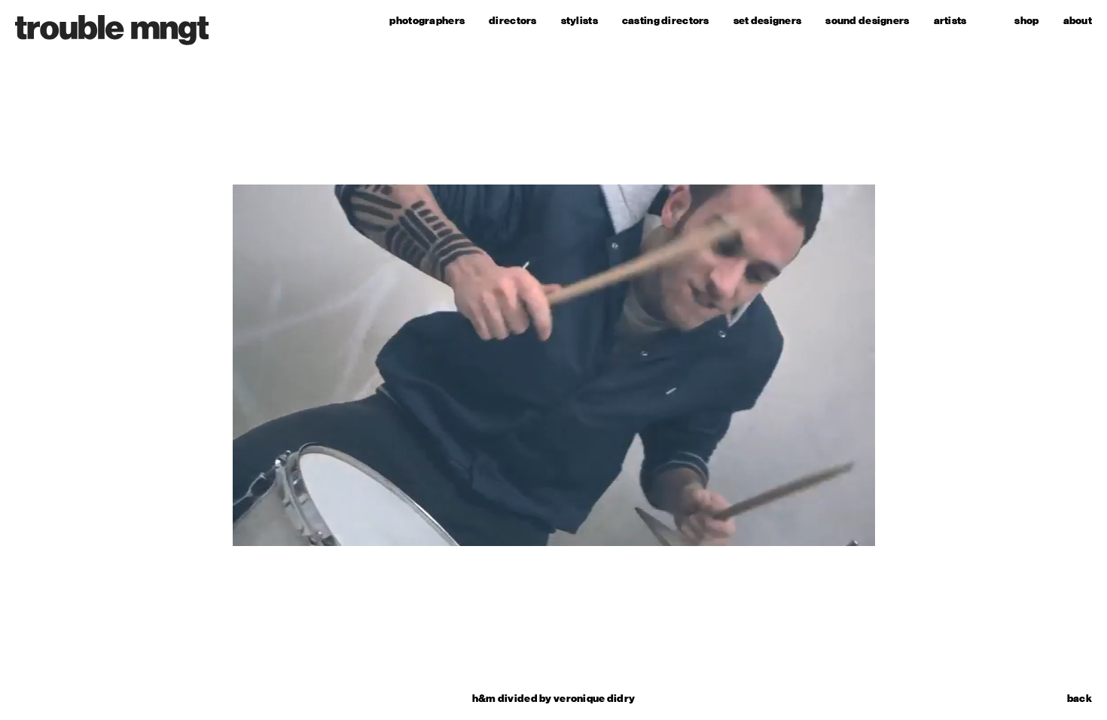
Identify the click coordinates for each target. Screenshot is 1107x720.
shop (1026, 20)
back (1079, 699)
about (1077, 20)
